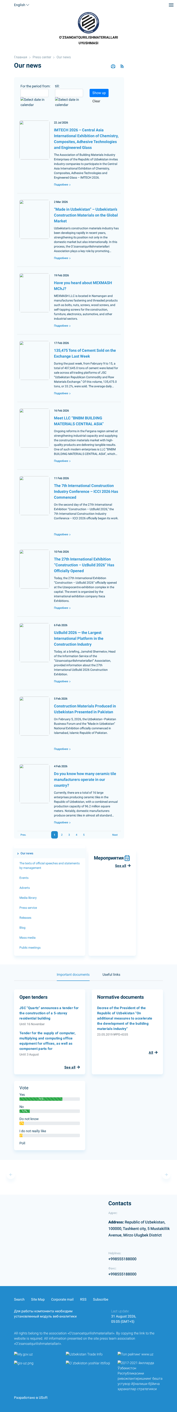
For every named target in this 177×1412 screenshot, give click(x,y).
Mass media (27, 937)
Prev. (23, 834)
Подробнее (61, 184)
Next (115, 834)
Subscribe (100, 1299)
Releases (25, 917)
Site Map (38, 1299)
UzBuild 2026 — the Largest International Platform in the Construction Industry (78, 638)
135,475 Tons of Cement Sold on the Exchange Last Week (85, 353)
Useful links (111, 974)
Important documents (73, 974)
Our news (64, 57)
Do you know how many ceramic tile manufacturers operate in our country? (85, 779)
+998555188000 (122, 1259)
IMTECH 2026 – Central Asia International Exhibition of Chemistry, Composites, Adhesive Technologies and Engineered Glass (86, 139)
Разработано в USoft (30, 1398)
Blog (22, 927)
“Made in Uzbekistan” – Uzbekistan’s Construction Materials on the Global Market (86, 215)
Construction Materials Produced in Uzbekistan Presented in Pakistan (85, 709)
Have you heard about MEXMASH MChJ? (83, 285)
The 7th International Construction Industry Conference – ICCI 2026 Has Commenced (86, 491)
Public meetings (30, 947)
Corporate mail (62, 1299)
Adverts (24, 887)
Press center (42, 57)
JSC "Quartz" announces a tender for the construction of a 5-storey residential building (49, 1013)
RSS (83, 1299)
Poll (22, 1143)
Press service (28, 907)
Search (19, 1299)
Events (23, 877)
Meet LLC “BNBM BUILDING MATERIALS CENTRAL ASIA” (79, 421)
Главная (20, 57)
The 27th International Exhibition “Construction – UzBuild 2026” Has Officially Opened (84, 565)
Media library (28, 897)
